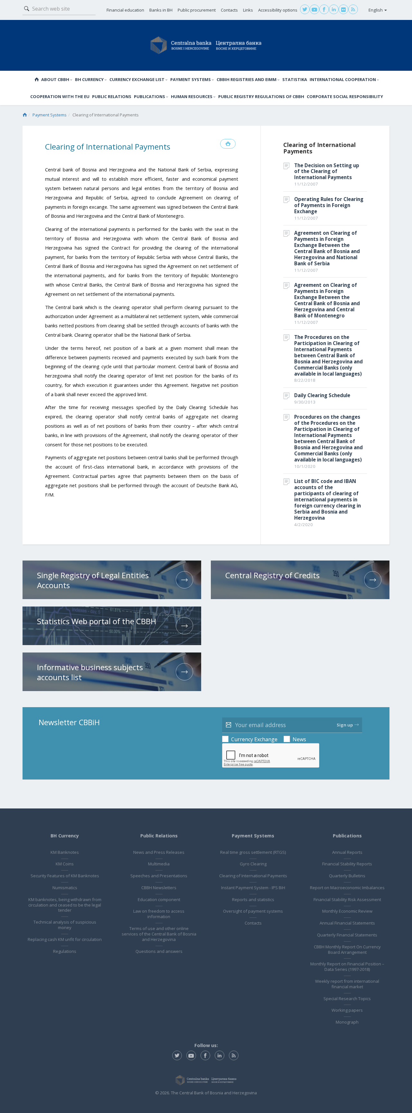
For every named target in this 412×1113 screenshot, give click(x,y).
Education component (159, 899)
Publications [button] (149, 96)
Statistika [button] (294, 79)
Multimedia (159, 864)
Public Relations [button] (111, 96)
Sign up (345, 725)
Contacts (229, 10)
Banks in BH (161, 10)
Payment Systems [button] (190, 79)
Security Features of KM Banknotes (65, 876)
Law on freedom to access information (158, 913)
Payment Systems (50, 115)
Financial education (125, 10)
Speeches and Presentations (158, 876)
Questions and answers (159, 951)
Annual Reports (347, 852)
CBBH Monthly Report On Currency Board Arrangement (347, 949)
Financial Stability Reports (347, 864)
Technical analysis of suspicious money (64, 924)
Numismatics (64, 887)
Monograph (347, 1022)
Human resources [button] (191, 96)
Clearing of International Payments (253, 876)
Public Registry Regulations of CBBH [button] (261, 96)
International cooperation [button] (343, 79)
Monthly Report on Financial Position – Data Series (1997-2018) (347, 966)
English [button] (376, 10)
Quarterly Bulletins (347, 876)
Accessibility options (277, 10)
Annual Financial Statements (347, 923)
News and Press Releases (158, 852)
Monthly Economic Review (347, 911)
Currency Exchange (254, 739)
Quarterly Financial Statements (347, 935)
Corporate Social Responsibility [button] (345, 96)
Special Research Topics (347, 998)
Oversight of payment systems (253, 911)
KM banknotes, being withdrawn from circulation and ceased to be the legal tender (64, 905)
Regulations (64, 951)
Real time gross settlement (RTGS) (253, 852)
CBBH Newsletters (158, 887)
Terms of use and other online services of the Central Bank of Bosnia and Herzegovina (159, 934)
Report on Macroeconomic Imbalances (347, 887)
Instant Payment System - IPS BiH (253, 887)
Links (248, 10)
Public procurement (197, 10)
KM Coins (65, 864)
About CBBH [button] (55, 79)
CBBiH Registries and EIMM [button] (246, 79)
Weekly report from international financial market (347, 984)
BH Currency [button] (89, 79)
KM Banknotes (65, 852)
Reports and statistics (253, 899)
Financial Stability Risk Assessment (347, 899)
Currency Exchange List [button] (136, 79)
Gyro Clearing (253, 864)
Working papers (347, 1010)
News (299, 739)
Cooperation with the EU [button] (59, 96)
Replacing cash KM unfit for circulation (65, 939)
